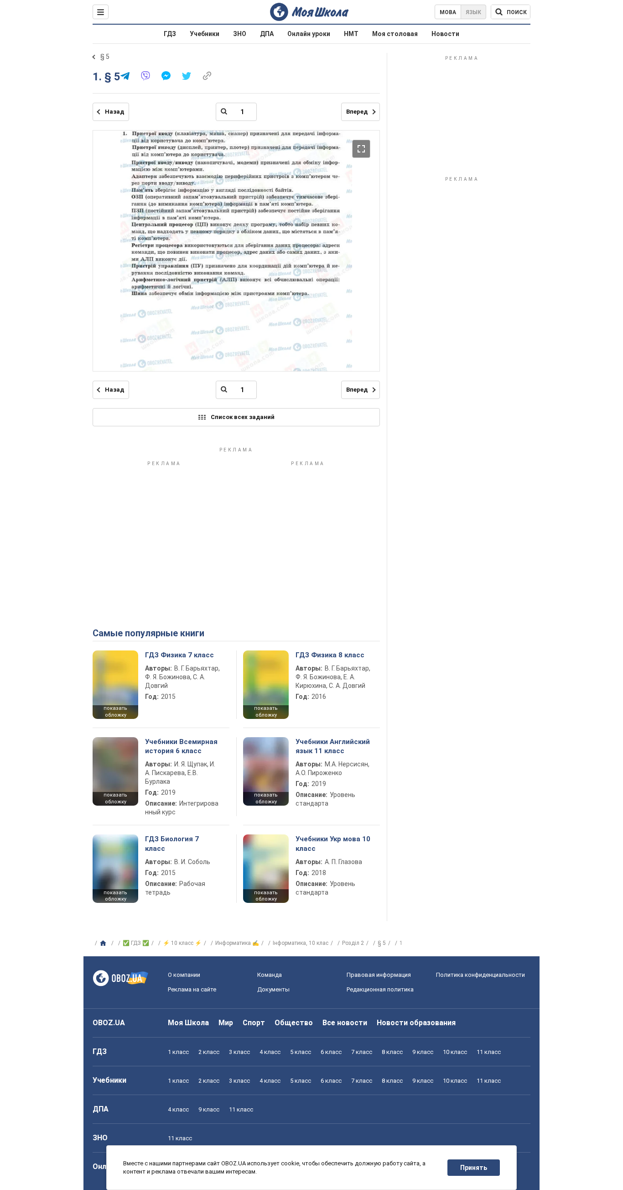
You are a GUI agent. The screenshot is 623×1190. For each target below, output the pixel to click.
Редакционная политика (380, 989)
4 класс (270, 1051)
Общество (294, 1022)
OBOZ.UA (109, 1022)
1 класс (178, 1051)
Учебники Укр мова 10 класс (333, 843)
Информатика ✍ (237, 943)
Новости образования (416, 1022)
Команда (269, 974)
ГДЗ (170, 33)
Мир (225, 1022)
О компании (184, 974)
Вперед (357, 111)
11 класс (489, 1051)
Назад (114, 111)
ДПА (267, 33)
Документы (273, 989)
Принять (473, 1167)
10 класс (455, 1051)
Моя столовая (395, 33)
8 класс (392, 1051)
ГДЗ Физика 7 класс (179, 655)
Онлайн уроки (308, 33)
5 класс (300, 1051)
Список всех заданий (243, 417)
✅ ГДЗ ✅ (136, 943)
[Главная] (104, 943)
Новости (445, 33)
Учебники (204, 33)
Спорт (254, 1022)
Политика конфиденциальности (480, 974)
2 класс (208, 1051)
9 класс (422, 1051)
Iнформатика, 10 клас (300, 943)
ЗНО (239, 33)
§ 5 (104, 56)
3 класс (239, 1051)
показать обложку (115, 711)
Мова (448, 12)
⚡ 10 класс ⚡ (182, 943)
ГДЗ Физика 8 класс (330, 655)
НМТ (351, 33)
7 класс (361, 1051)
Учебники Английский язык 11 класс (333, 746)
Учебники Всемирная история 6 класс (181, 746)
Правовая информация (379, 974)
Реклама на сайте (192, 989)
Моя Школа (188, 1022)
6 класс (331, 1051)
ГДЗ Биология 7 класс (172, 843)
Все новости (344, 1022)
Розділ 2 (353, 943)
